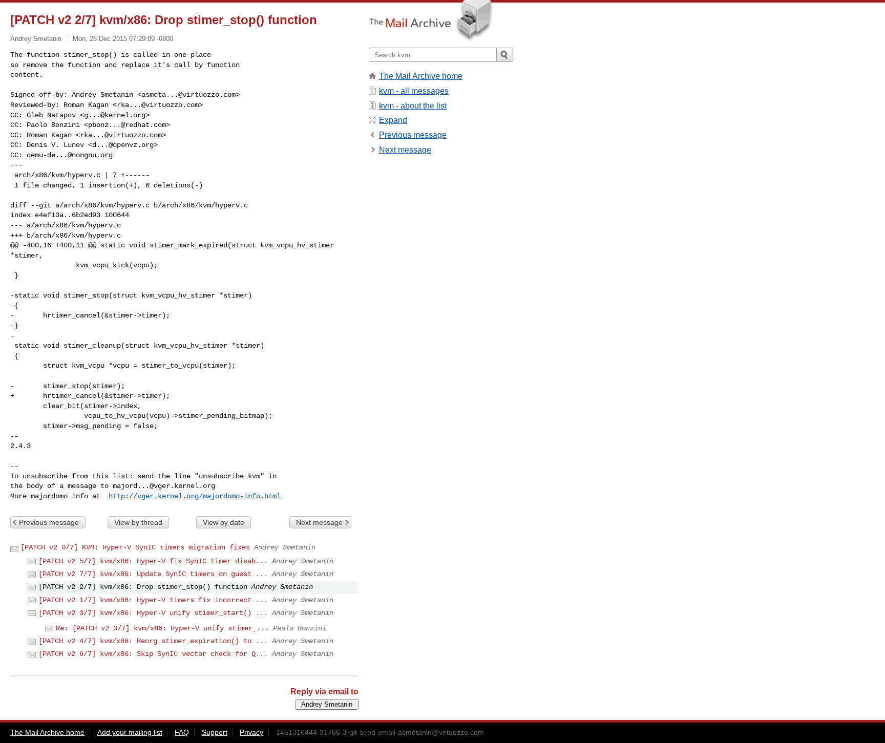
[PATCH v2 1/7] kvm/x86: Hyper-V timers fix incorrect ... (153, 600)
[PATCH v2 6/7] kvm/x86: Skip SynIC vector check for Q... (153, 654)
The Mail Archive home (420, 76)
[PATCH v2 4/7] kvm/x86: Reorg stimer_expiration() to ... (153, 641)
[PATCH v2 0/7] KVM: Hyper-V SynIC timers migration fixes (135, 547)
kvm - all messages (414, 91)
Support (214, 732)
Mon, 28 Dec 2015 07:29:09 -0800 (123, 39)
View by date (223, 522)
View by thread (138, 522)
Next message (319, 522)
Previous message (49, 522)
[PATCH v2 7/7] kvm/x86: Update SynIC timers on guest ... (153, 574)
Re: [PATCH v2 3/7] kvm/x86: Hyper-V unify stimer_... (162, 628)
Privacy (251, 732)
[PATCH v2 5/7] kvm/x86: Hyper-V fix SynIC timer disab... (153, 561)
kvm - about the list (413, 105)
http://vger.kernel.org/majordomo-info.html (195, 496)
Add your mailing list (129, 732)
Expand (393, 120)
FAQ (182, 732)
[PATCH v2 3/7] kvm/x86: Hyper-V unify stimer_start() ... (153, 613)
